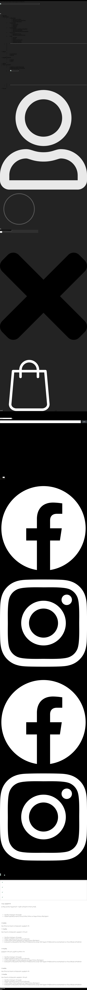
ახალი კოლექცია (17, 19)
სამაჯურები (13, 18)
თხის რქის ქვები (4, 431)
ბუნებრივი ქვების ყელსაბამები (20, 28)
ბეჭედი (14, 38)
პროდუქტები (6, 16)
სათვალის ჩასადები (17, 39)
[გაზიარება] (3, 988)
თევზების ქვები (3, 428)
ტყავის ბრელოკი (17, 33)
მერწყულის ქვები (4, 429)
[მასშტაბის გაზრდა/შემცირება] (0, 988)
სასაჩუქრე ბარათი (17, 42)
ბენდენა (12, 55)
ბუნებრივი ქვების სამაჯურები (17, 67)
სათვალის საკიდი (17, 41)
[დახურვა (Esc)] (4, 988)
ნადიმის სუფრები (7, 57)
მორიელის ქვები (4, 432)
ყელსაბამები (13, 27)
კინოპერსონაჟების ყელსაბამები (20, 31)
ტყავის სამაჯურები (17, 21)
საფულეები (13, 22)
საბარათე (15, 25)
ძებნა (1, 419)
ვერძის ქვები (3, 430)
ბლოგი (4, 88)
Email (1, 477)
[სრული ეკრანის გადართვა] (1, 988)
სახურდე (15, 26)
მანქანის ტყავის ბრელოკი (19, 35)
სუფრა (11, 61)
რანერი (12, 59)
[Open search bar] (0, 229)
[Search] (1, 232)
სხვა (11, 36)
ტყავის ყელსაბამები (17, 30)
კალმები (15, 37)
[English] (2, 875)
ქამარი (4, 63)
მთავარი (5, 15)
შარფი (4, 51)
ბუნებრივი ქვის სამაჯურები (19, 20)
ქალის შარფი (13, 53)
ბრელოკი (12, 32)
